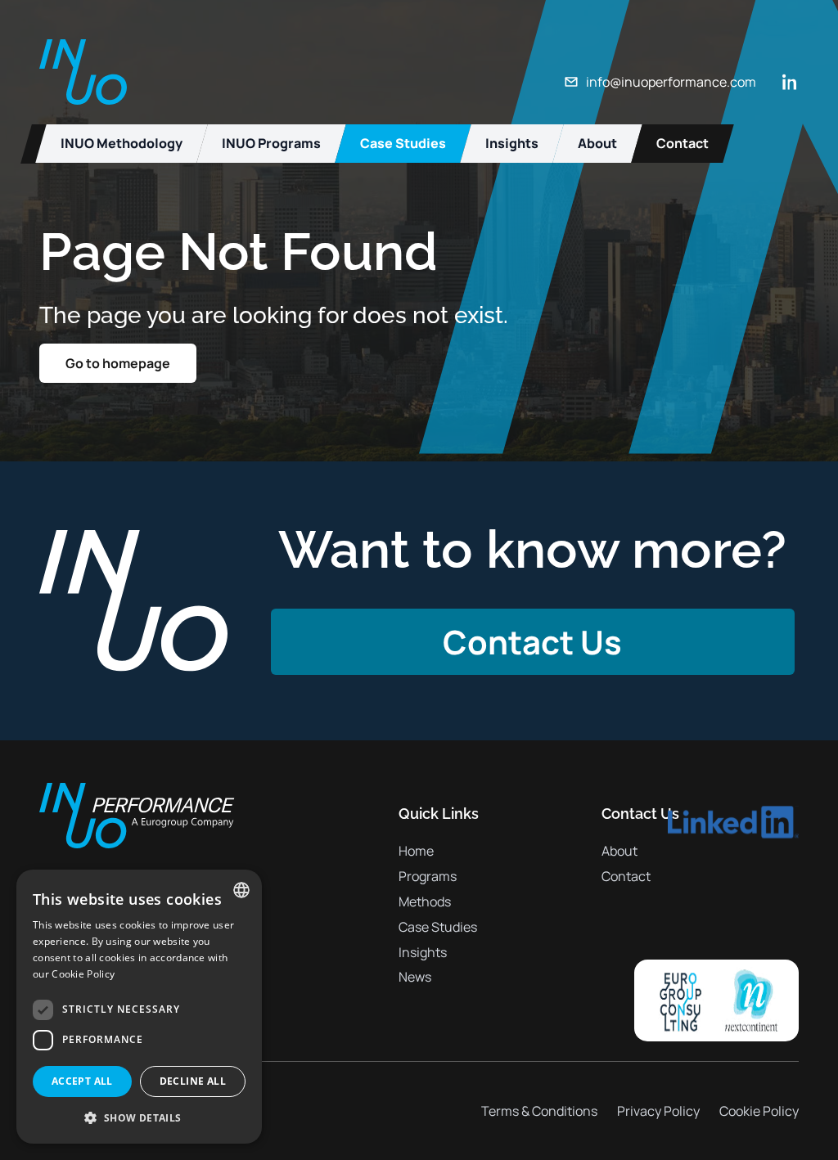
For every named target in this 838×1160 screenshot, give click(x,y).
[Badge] (716, 1000)
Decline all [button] (193, 1081)
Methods (425, 901)
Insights (423, 952)
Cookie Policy (759, 1111)
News (415, 977)
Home (416, 851)
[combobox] (241, 890)
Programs (428, 876)
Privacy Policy (658, 1111)
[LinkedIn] (790, 82)
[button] (139, 1117)
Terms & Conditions (539, 1111)
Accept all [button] (82, 1081)
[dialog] (139, 1007)
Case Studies (438, 927)
